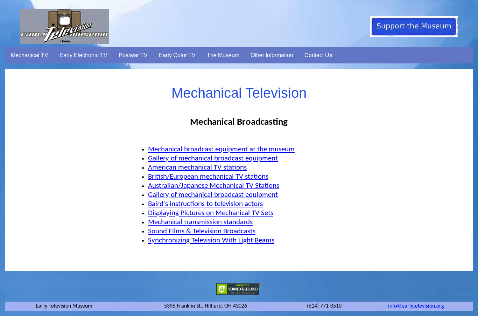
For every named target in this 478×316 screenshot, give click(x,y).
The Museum (223, 55)
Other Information (272, 55)
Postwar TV (133, 55)
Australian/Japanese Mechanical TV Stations (213, 186)
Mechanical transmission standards (200, 222)
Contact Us (318, 55)
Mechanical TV (29, 55)
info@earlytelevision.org (416, 306)
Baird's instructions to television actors (205, 204)
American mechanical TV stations (197, 167)
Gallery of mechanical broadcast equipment (213, 158)
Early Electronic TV (83, 55)
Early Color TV (177, 55)
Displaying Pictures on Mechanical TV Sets (210, 213)
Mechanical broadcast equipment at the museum (221, 149)
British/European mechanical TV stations (208, 176)
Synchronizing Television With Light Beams (211, 240)
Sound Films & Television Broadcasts (201, 231)
